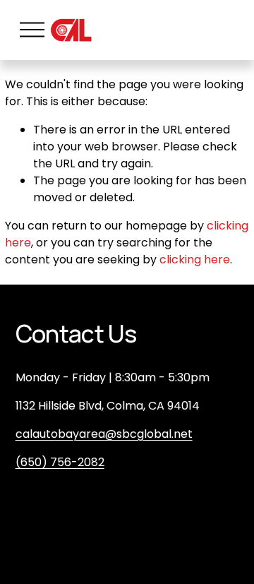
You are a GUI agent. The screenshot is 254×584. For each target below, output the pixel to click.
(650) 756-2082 (60, 462)
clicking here (194, 259)
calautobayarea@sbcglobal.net (104, 434)
